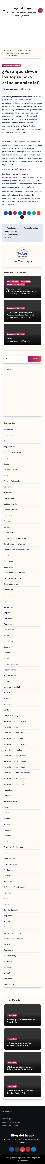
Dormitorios (9, 607)
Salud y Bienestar (11, 910)
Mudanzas (8, 813)
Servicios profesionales (13, 939)
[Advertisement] (22, 35)
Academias (8, 430)
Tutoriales (8, 967)
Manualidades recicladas (14, 784)
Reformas (8, 881)
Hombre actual (10, 676)
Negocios (8, 830)
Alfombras (8, 435)
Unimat (7, 973)
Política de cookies (10, 1126)
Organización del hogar (13, 847)
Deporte (7, 596)
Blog (6, 475)
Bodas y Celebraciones (13, 481)
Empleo (7, 613)
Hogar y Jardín (10, 670)
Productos (8, 870)
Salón (6, 899)
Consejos (8, 527)
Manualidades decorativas (15, 744)
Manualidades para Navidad (15, 761)
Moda (6, 807)
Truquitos (8, 962)
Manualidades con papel (14, 727)
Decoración (25, 281)
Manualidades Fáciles (13, 750)
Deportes (7, 601)
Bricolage (8, 493)
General (7, 653)
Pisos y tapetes (10, 864)
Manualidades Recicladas (14, 779)
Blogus (34, 1158)
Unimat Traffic (26, 201)
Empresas (8, 618)
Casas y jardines (11, 510)
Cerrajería (8, 515)
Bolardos (7, 487)
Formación (8, 641)
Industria (7, 693)
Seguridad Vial (10, 921)
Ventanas (8, 979)
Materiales (8, 796)
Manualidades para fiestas (15, 756)
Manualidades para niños (14, 767)
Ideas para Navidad (12, 687)
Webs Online (9, 984)
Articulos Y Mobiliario (12, 453)
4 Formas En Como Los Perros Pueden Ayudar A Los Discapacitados (21, 1093)
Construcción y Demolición (15, 538)
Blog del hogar (22, 8)
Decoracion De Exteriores (14, 573)
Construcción (9, 533)
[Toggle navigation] (4, 10)
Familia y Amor (10, 630)
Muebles (7, 819)
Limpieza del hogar (12, 716)
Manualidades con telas (14, 738)
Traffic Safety (10, 956)
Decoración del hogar (11, 65)
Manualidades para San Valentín (17, 773)
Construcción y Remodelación (16, 550)
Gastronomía (9, 647)
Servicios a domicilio (12, 933)
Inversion (8, 704)
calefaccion (9, 498)
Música (7, 824)
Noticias (7, 836)
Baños (6, 458)
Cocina (7, 521)
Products (8, 876)
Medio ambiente (10, 801)
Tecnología (8, 950)
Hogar (6, 658)
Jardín (6, 710)
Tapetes (7, 944)
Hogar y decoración (12, 664)
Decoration (8, 590)
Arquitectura (12, 281)
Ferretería (8, 636)
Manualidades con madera (15, 721)
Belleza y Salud (10, 470)
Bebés (6, 464)
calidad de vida (10, 504)
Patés (9, 339)
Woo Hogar (14, 89)
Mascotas (8, 790)
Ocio (6, 841)
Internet (7, 698)
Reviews (7, 893)
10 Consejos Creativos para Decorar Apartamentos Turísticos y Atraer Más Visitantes (21, 315)
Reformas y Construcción (14, 887)
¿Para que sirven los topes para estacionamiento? (20, 77)
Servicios (7, 927)
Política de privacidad (11, 1122)
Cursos (7, 555)
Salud (6, 904)
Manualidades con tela (13, 733)
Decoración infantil (12, 584)
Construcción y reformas (14, 544)
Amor (6, 441)
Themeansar (22, 1161)
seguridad (8, 916)
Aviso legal (6, 1119)
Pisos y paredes (10, 859)
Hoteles (7, 681)
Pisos (6, 853)
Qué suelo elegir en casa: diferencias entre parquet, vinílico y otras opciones (22, 291)
